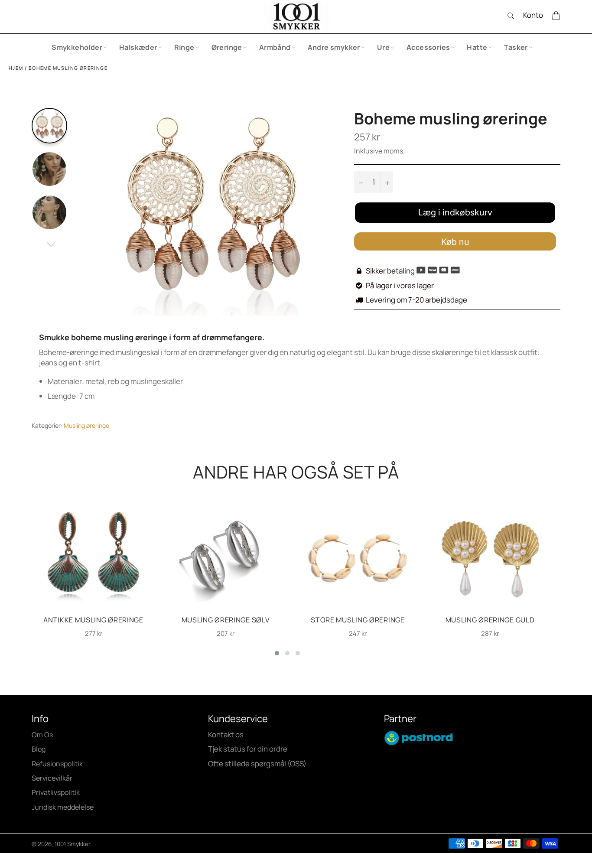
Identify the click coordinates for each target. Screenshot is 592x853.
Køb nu (455, 242)
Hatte (477, 47)
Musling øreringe (86, 425)
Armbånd (275, 47)
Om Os (42, 734)
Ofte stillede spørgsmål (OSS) (257, 763)
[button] (277, 653)
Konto (533, 15)
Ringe (184, 47)
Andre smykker (334, 47)
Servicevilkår (52, 778)
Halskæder (138, 47)
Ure (383, 47)
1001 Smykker (72, 844)
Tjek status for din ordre (247, 749)
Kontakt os (226, 734)
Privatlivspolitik (56, 792)
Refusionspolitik (57, 763)
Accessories (428, 47)
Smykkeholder (77, 47)
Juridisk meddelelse (63, 807)
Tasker (515, 47)
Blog (39, 749)
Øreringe (226, 47)
